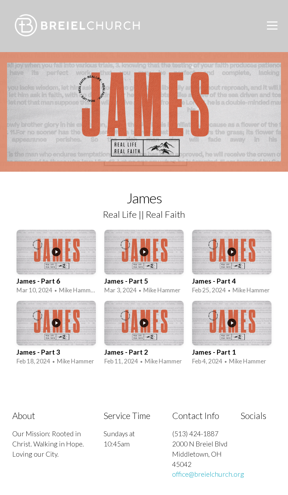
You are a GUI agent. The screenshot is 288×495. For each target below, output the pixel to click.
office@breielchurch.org (208, 474)
